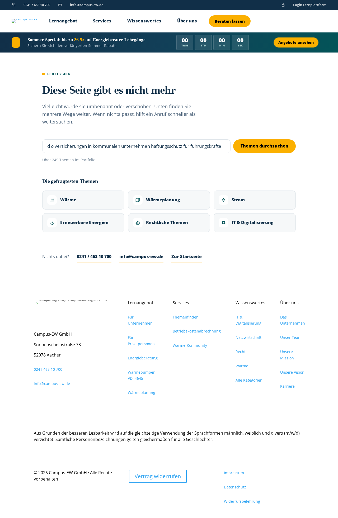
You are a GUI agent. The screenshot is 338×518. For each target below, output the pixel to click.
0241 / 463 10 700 (94, 256)
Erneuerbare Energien (84, 222)
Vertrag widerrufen (158, 476)
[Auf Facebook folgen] (71, 399)
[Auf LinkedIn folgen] (38, 399)
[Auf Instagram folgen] (60, 399)
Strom (238, 200)
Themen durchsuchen (264, 146)
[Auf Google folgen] (49, 399)
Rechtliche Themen (167, 222)
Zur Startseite (186, 256)
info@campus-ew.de (141, 256)
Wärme (68, 200)
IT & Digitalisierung (253, 222)
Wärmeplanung (163, 200)
